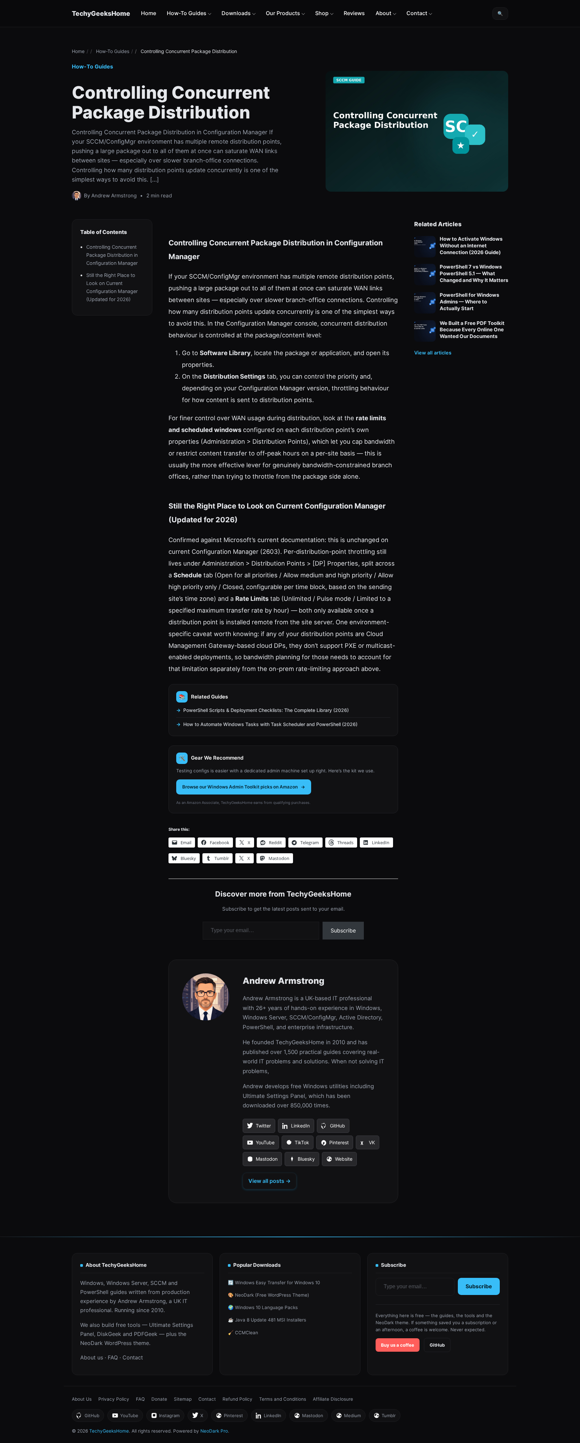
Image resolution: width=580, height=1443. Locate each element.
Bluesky (302, 1161)
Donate (159, 1399)
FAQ (113, 1357)
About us (91, 1357)
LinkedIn (296, 1128)
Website (339, 1161)
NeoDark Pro (214, 1431)
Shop (322, 13)
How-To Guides (186, 13)
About (383, 13)
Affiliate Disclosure (333, 1399)
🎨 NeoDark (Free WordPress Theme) (268, 1295)
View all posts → (269, 1180)
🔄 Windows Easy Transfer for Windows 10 (274, 1282)
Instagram (165, 1417)
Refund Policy (237, 1399)
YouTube (261, 1145)
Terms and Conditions (282, 1399)
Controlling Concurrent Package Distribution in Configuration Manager (112, 255)
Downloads (236, 13)
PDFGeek (145, 1334)
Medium (348, 1417)
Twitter (259, 1128)
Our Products (283, 13)
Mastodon (262, 1161)
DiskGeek (109, 1334)
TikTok (297, 1145)
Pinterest (334, 1145)
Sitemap (183, 1399)
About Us (82, 1399)
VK (367, 1145)
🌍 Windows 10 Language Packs (263, 1307)
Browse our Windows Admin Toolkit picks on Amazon (240, 786)
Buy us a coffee (397, 1345)
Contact (416, 13)
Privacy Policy (113, 1399)
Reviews (354, 13)
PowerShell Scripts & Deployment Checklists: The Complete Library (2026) (266, 710)
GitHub (333, 1128)
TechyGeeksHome (101, 13)
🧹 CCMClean (243, 1332)
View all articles (432, 352)
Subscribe (343, 930)
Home (148, 13)
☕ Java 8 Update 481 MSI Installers (267, 1319)
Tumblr (384, 1417)
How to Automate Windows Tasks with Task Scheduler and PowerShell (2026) (270, 724)
